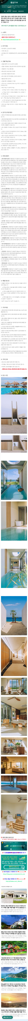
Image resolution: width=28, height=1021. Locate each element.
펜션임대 (15, 11)
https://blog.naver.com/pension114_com (14, 874)
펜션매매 (9, 11)
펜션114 (14, 2)
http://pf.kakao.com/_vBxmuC (14, 881)
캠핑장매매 (21, 11)
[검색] (26, 3)
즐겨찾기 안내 (8, 1017)
